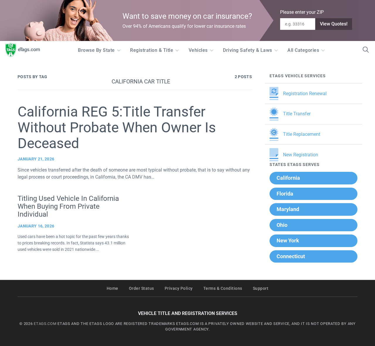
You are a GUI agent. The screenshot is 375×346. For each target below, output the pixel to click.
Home (112, 288)
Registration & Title (151, 50)
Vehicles (198, 50)
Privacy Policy (179, 288)
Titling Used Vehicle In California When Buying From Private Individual (68, 206)
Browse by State (96, 50)
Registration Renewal (305, 93)
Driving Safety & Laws (247, 50)
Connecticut (291, 256)
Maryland (288, 209)
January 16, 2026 (36, 226)
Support (261, 288)
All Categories (303, 50)
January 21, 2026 (36, 159)
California (288, 178)
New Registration (300, 154)
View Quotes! (333, 24)
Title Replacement (301, 134)
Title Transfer (297, 114)
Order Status (141, 288)
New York (288, 240)
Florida (285, 194)
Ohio (282, 225)
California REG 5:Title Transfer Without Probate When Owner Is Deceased (117, 127)
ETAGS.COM (45, 323)
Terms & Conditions (222, 288)
